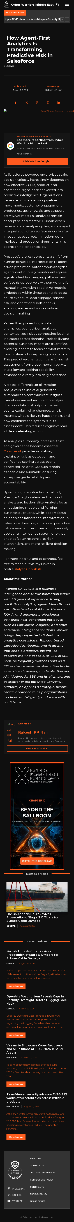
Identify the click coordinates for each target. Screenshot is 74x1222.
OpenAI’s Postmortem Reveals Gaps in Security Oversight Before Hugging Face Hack (34, 19)
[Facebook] (15, 103)
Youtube (17, 1201)
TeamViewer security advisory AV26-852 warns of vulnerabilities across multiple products (36, 1098)
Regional (11, 1057)
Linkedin (17, 1195)
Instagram (18, 1189)
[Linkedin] (59, 103)
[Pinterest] (37, 103)
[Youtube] (9, 1201)
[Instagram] (9, 1189)
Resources (12, 1106)
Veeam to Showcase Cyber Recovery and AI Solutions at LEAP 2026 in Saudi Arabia (34, 1049)
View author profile (37, 748)
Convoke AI (12, 451)
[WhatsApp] (48, 103)
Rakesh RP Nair (53, 90)
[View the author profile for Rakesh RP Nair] (11, 732)
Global (9, 66)
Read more (16, 986)
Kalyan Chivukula (28, 569)
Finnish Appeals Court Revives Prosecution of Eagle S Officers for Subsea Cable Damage (32, 917)
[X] (26, 103)
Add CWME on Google (37, 161)
